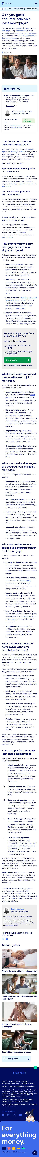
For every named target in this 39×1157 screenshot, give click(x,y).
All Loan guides (10, 1059)
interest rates (20, 308)
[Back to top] (34, 1152)
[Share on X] (3, 939)
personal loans (7, 237)
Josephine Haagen (15, 125)
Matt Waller (15, 127)
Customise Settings (15, 1086)
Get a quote (11, 360)
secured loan (22, 28)
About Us (4, 1081)
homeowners (21, 31)
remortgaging (25, 580)
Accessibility (24, 1081)
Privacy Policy (6, 1083)
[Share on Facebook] (7, 939)
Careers (11, 1081)
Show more (10, 106)
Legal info (4, 1086)
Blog (33, 1086)
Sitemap (17, 1081)
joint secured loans (28, 33)
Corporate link (26, 1086)
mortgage (6, 31)
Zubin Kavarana (26, 111)
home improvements (27, 36)
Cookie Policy (15, 1083)
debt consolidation (9, 38)
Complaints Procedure (27, 1083)
